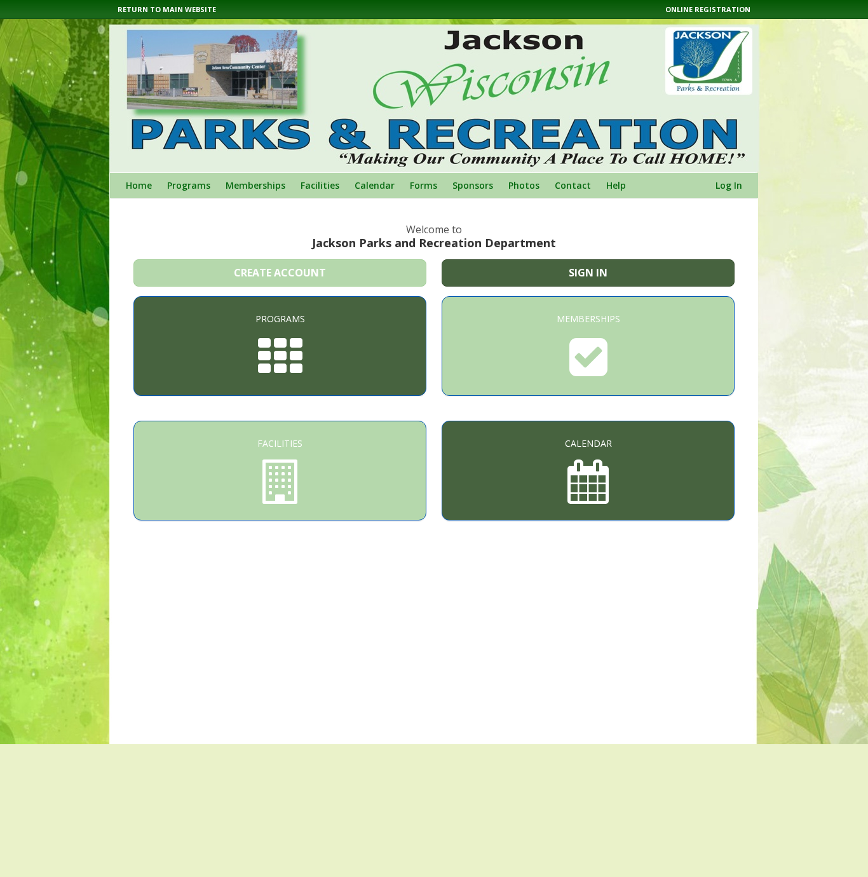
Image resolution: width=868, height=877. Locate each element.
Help (616, 185)
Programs (188, 185)
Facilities (320, 185)
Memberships (255, 185)
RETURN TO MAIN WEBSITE (167, 9)
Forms (423, 185)
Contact (573, 185)
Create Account (280, 273)
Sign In (588, 273)
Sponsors (472, 185)
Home (139, 185)
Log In (728, 185)
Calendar (375, 185)
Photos (523, 185)
